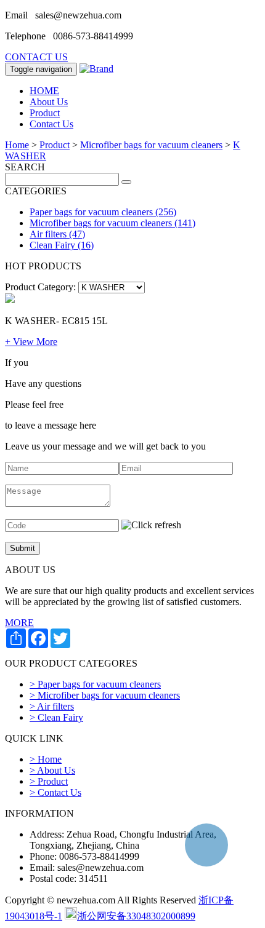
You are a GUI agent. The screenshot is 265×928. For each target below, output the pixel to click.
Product (45, 113)
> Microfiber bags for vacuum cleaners (105, 695)
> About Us (52, 770)
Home (17, 145)
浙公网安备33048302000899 (136, 916)
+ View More (31, 341)
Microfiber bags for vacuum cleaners (151, 145)
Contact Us (51, 124)
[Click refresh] (151, 525)
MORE (19, 622)
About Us (49, 102)
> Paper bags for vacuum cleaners (95, 684)
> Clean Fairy (56, 717)
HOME (44, 90)
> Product (49, 781)
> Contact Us (55, 792)
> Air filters (52, 706)
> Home (46, 759)
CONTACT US (36, 57)
